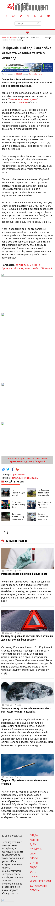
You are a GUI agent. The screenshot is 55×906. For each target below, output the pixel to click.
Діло (33, 844)
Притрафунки (18, 474)
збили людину (31, 477)
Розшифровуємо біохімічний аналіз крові (24, 574)
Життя (34, 839)
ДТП (21, 477)
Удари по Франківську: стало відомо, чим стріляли (24, 782)
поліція (15, 477)
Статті (34, 862)
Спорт (34, 853)
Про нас (35, 876)
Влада (34, 835)
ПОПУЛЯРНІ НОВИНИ (16, 540)
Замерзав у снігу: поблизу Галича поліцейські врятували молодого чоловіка (26, 709)
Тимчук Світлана (35, 74)
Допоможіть (38, 885)
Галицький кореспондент (23, 99)
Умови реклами (40, 881)
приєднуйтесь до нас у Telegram (27, 461)
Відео (33, 867)
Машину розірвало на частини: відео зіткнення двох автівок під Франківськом (27, 637)
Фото (33, 871)
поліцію (23, 102)
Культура (36, 848)
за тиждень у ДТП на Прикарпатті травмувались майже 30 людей (26, 266)
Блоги (34, 858)
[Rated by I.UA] (7, 900)
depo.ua (35, 890)
